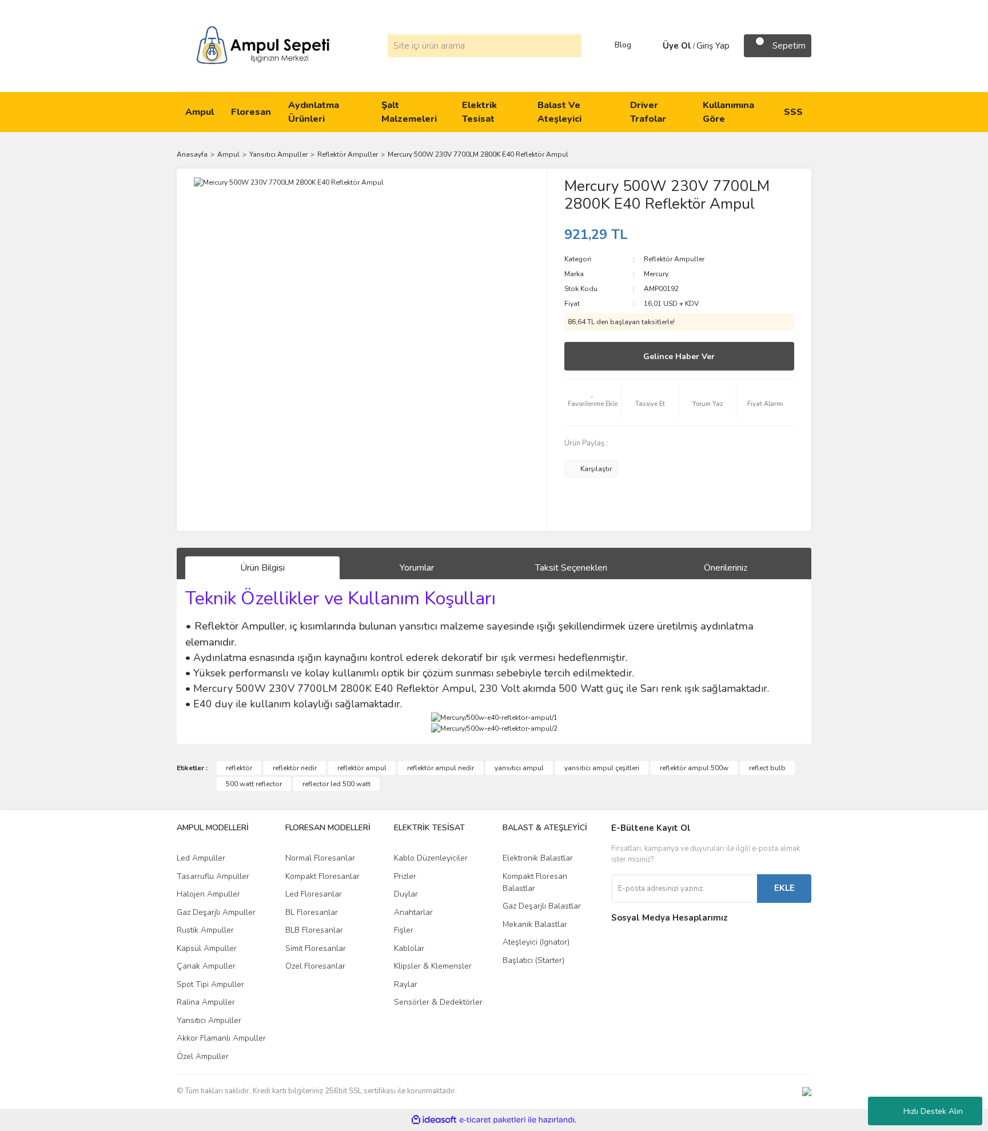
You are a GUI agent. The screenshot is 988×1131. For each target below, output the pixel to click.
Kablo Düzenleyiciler (431, 858)
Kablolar (409, 948)
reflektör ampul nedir (440, 767)
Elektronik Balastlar (538, 858)
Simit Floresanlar (315, 948)
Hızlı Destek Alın (933, 1111)
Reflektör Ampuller (674, 259)
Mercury (656, 273)
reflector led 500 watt (336, 783)
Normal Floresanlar (320, 858)
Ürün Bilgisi (262, 567)
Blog (623, 45)
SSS (793, 112)
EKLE (784, 888)
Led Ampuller (201, 858)
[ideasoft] (434, 1119)
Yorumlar (417, 567)
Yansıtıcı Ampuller (209, 1020)
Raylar (405, 984)
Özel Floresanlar (315, 966)
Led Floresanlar (313, 894)
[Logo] (263, 45)
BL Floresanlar (311, 912)
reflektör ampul (362, 767)
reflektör (239, 767)
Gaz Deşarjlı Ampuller (216, 912)
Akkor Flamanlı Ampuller (221, 1038)
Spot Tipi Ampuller (210, 984)
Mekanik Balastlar (535, 924)
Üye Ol (677, 45)
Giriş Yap (713, 45)
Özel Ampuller (203, 1056)
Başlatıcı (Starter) (533, 960)
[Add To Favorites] (593, 402)
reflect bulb (767, 767)
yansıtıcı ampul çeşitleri (601, 767)
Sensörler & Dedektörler (438, 1002)
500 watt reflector (254, 783)
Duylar (406, 894)
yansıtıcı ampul (519, 767)
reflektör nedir (295, 767)
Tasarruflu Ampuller (213, 876)
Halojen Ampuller (208, 894)
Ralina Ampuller (206, 1002)
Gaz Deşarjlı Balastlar (542, 906)
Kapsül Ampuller (207, 948)
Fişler (403, 930)
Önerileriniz (725, 567)
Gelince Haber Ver (679, 356)
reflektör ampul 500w (694, 767)
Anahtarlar (413, 912)
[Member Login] (651, 45)
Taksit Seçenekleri (571, 567)
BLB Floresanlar (314, 930)
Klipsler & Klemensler (433, 966)
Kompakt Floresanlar (322, 876)
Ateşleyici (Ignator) (536, 942)
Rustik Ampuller (205, 930)
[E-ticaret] (492, 1119)
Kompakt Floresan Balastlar (535, 882)
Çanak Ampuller (206, 966)
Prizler (405, 876)
